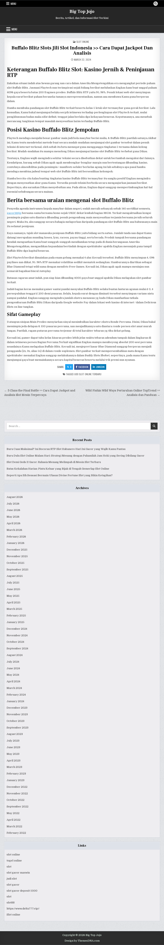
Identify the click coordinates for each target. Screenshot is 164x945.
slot (9, 866)
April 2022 (13, 819)
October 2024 (15, 641)
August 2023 (15, 734)
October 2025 (15, 562)
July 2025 (13, 582)
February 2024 (16, 694)
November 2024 (17, 635)
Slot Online (82, 41)
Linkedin (100, 367)
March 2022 (14, 826)
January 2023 (15, 780)
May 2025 (13, 595)
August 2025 (15, 575)
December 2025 (17, 549)
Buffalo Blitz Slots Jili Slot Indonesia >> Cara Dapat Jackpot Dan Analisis (82, 50)
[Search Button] (155, 3)
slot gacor (13, 884)
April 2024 (13, 681)
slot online (13, 854)
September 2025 (17, 569)
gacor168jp (14, 213)
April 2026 (13, 523)
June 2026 (13, 510)
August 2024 (15, 655)
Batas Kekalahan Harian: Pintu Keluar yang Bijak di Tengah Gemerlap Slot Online (58, 468)
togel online (14, 860)
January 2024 (15, 701)
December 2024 (17, 628)
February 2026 (16, 536)
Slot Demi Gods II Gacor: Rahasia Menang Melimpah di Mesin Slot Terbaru (54, 462)
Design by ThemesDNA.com (82, 940)
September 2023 (17, 727)
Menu (13, 4)
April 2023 (13, 760)
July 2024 (13, 661)
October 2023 (15, 720)
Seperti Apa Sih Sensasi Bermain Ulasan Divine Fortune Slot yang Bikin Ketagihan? (60, 475)
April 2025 (13, 602)
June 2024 (13, 668)
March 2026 (14, 529)
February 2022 (16, 832)
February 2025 (16, 615)
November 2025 (17, 556)
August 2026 (15, 497)
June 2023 (13, 747)
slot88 (11, 902)
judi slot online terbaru (87, 374)
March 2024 (14, 688)
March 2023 (14, 766)
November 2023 (17, 714)
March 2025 (14, 608)
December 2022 (17, 786)
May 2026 (13, 516)
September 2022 (17, 806)
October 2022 (15, 799)
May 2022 (13, 813)
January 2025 (15, 622)
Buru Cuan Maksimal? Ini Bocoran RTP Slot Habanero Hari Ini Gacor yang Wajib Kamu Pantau (66, 449)
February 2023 (16, 773)
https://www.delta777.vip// (23, 908)
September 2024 (17, 648)
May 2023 (13, 753)
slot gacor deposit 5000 (22, 890)
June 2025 (13, 589)
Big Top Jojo (82, 11)
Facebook (83, 367)
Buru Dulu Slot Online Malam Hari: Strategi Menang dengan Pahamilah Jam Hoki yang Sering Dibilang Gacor (75, 455)
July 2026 (13, 503)
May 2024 (13, 674)
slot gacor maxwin (18, 872)
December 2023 (17, 707)
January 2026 (15, 543)
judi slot (12, 878)
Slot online (13, 914)
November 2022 (17, 793)
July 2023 (13, 740)
